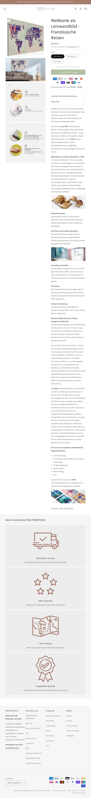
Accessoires (50, 741)
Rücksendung (31, 738)
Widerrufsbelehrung (33, 758)
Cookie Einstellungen (33, 763)
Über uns (29, 723)
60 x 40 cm (72, 56)
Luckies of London (72, 731)
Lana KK (69, 721)
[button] (4, 8)
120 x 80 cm (57, 56)
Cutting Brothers (72, 726)
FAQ (27, 733)
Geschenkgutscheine (53, 716)
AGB (27, 748)
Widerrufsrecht (45, 790)
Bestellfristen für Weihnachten (32, 717)
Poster (48, 731)
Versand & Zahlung (32, 728)
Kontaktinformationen (78, 793)
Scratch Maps (50, 726)
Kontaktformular (12, 748)
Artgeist (69, 716)
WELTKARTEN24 (23, 790)
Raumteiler (50, 736)
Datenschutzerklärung (34, 753)
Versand (72, 47)
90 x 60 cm (57, 61)
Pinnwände (50, 721)
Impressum (30, 743)
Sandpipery (70, 736)
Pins (47, 746)
